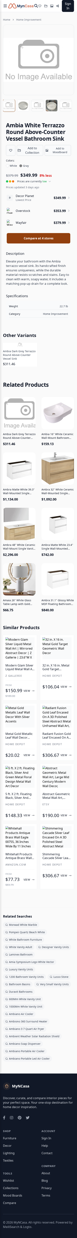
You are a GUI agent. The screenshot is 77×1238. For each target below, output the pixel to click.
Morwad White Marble (23, 925)
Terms (45, 1195)
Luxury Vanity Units (21, 969)
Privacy (46, 1188)
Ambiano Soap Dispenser (25, 1043)
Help (44, 1146)
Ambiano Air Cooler (21, 1014)
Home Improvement (28, 19)
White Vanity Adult (20, 947)
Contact (47, 1153)
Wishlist (8, 1181)
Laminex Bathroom (21, 954)
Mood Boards (12, 1195)
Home (6, 19)
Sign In (68, 6)
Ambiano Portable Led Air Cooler (29, 1058)
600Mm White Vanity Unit (25, 999)
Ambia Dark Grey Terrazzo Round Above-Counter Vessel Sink (19, 354)
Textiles (8, 1160)
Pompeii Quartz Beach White (27, 932)
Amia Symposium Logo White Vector (31, 962)
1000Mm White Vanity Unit (25, 1006)
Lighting (9, 1153)
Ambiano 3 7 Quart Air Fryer (26, 1029)
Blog (44, 1181)
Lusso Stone (60, 977)
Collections (11, 1188)
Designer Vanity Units (55, 947)
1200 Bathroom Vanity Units (26, 977)
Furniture (9, 1138)
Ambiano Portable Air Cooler (26, 1051)
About (45, 1173)
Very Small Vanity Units (54, 984)
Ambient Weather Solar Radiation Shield (34, 1036)
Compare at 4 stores (38, 238)
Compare (9, 1203)
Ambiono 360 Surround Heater (28, 1021)
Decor (7, 1146)
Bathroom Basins (19, 984)
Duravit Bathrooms (21, 991)
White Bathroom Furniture (25, 939)
